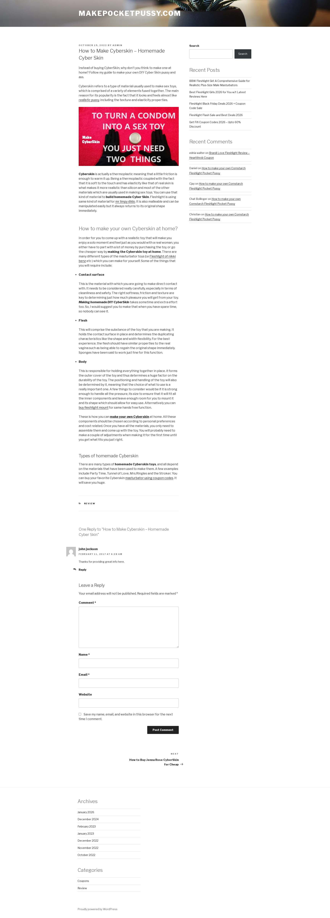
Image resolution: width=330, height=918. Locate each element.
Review (89, 503)
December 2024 (88, 819)
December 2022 (88, 840)
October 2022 (86, 855)
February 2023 (87, 826)
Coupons (83, 880)
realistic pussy (89, 100)
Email (84, 674)
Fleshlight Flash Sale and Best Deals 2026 (216, 115)
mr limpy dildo (125, 201)
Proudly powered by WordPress (97, 909)
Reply (82, 569)
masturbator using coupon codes (149, 478)
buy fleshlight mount (93, 407)
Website (85, 694)
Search (194, 45)
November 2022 (88, 847)
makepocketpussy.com (130, 13)
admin (117, 45)
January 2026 (86, 812)
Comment (87, 602)
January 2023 (86, 833)
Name (84, 654)
